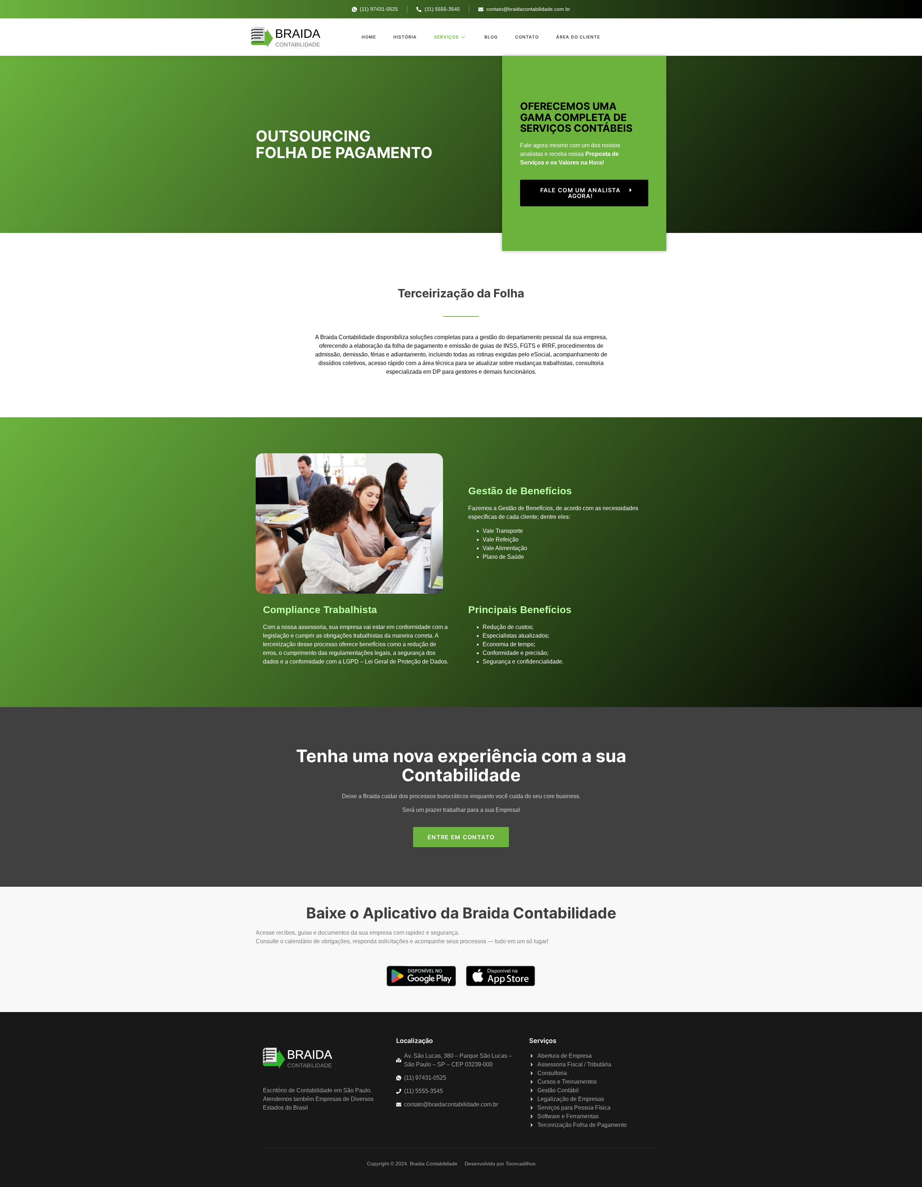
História (405, 37)
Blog (491, 37)
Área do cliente (578, 37)
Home (369, 37)
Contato (527, 37)
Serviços (446, 37)
